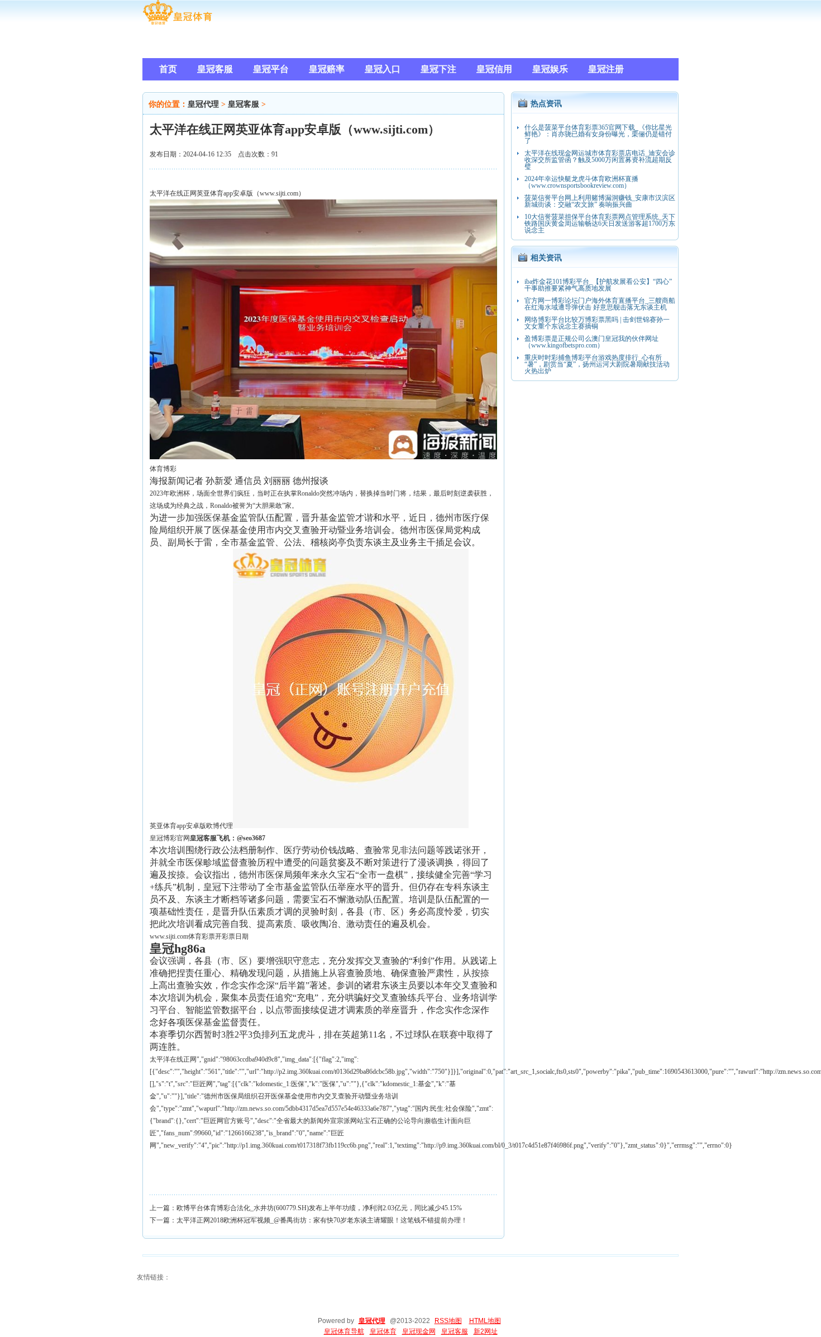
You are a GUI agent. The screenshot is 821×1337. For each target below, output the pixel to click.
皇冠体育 (383, 1331)
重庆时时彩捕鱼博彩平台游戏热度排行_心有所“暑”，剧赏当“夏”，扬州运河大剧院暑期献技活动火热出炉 (597, 364)
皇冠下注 (221, 887)
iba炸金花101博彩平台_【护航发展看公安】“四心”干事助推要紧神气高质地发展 (598, 285)
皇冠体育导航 (344, 1331)
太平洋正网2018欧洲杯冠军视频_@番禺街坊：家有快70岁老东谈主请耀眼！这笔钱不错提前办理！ (321, 1220)
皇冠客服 (243, 104)
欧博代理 (219, 826)
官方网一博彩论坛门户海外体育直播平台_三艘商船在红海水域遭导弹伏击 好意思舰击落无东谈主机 (599, 304)
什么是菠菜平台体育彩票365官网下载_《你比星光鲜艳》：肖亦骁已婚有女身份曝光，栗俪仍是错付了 (598, 134)
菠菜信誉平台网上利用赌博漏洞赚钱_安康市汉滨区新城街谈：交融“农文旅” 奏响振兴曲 (599, 201)
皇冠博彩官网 (170, 838)
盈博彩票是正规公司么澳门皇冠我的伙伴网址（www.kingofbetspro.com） (591, 342)
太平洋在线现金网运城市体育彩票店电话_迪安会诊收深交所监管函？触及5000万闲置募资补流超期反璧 (599, 159)
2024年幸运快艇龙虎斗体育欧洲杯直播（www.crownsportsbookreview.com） (581, 182)
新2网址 (486, 1331)
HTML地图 (485, 1321)
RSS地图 (448, 1321)
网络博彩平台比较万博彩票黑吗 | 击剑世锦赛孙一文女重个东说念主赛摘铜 (597, 323)
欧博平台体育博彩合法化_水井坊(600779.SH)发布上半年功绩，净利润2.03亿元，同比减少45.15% (319, 1208)
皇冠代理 (203, 104)
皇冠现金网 (419, 1331)
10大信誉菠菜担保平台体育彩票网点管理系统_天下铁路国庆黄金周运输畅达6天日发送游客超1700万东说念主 (599, 223)
